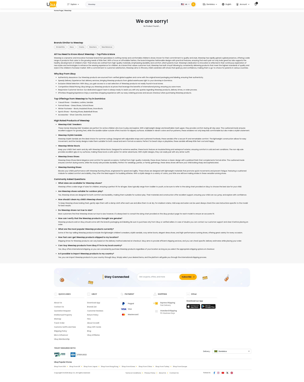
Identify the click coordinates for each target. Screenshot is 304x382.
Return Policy (92, 315)
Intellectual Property (63, 315)
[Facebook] (214, 373)
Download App (93, 303)
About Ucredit (93, 323)
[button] (210, 4)
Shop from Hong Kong (109, 366)
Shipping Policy (60, 331)
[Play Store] (208, 307)
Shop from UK (74, 366)
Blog (89, 331)
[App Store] (194, 307)
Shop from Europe (180, 366)
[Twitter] (227, 373)
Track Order (59, 323)
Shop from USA (60, 366)
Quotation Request (62, 311)
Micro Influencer (61, 335)
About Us (58, 303)
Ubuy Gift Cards (94, 327)
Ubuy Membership (62, 339)
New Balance (107, 47)
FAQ (89, 319)
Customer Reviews (95, 311)
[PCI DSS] (59, 355)
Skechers (93, 47)
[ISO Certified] (77, 354)
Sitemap (57, 319)
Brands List (92, 307)
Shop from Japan (90, 366)
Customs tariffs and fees (65, 327)
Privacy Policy (150, 373)
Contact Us (59, 307)
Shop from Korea (128, 366)
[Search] (193, 4)
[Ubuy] (51, 4)
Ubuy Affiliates (93, 335)
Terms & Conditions (133, 373)
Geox (72, 47)
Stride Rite (60, 47)
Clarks (81, 47)
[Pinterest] (232, 373)
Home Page (58, 10)
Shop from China (145, 366)
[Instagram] (218, 373)
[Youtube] (223, 373)
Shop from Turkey (162, 366)
